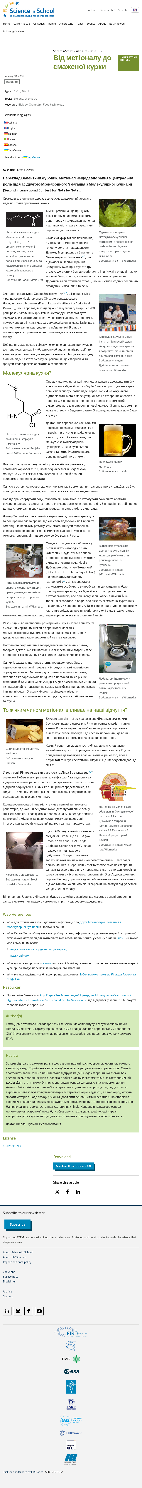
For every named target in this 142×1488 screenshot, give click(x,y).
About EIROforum (14, 1257)
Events (91, 23)
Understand (66, 23)
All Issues (39, 23)
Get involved (117, 23)
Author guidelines (14, 31)
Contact (92, 10)
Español (12, 145)
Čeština (12, 122)
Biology (18, 98)
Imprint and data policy (17, 1262)
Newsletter (107, 10)
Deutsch (12, 134)
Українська (14, 150)
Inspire (52, 23)
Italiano (12, 139)
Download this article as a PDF (73, 1166)
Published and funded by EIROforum (23, 1472)
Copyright (9, 1272)
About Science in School (18, 1252)
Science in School (63, 51)
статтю (48, 963)
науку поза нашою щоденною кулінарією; (38, 949)
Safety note (10, 1276)
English (12, 128)
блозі (119, 938)
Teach (80, 23)
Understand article (128, 58)
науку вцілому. (20, 955)
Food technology (53, 104)
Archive (7, 1291)
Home (7, 23)
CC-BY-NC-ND (12, 1146)
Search (122, 10)
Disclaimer (9, 1281)
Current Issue (21, 23)
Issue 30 (95, 51)
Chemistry (31, 98)
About (102, 23)
